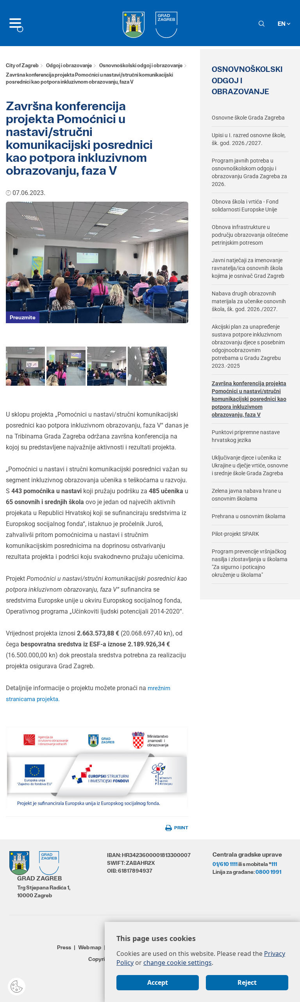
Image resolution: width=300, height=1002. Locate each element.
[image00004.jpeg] (147, 365)
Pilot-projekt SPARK (235, 534)
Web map (89, 947)
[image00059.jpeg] (66, 365)
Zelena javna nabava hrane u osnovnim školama (246, 495)
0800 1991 (268, 872)
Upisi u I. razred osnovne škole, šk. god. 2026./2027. (249, 139)
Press (64, 947)
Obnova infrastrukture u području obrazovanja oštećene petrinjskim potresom (250, 235)
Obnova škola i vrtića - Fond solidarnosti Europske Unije (245, 206)
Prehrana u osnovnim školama (249, 516)
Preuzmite (23, 317)
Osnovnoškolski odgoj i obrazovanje (140, 65)
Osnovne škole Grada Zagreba (248, 118)
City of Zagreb (22, 65)
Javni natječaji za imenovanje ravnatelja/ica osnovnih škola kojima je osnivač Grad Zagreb (248, 268)
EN (282, 23)
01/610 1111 (225, 864)
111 (274, 864)
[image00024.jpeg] (106, 365)
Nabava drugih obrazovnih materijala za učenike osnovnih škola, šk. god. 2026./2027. (249, 301)
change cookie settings (177, 962)
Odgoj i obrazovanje (69, 65)
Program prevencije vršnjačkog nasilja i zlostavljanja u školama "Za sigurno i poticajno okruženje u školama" (250, 563)
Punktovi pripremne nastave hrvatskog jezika (246, 436)
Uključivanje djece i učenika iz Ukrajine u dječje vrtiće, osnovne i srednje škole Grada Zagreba (250, 465)
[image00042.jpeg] (25, 365)
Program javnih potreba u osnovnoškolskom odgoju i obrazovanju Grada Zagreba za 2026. (249, 172)
